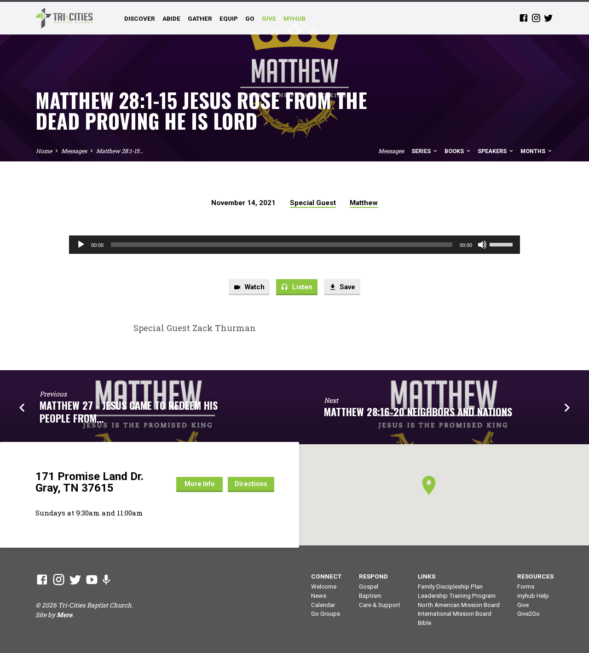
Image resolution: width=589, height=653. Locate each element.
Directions (251, 483)
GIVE (269, 18)
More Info (200, 483)
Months (533, 151)
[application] (294, 244)
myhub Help (533, 595)
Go (249, 18)
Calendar (323, 604)
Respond (373, 576)
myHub (294, 18)
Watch (254, 287)
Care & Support (379, 604)
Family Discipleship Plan (450, 586)
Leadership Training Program (457, 595)
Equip (228, 18)
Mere (64, 615)
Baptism (370, 595)
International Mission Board (454, 613)
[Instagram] (536, 17)
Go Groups (325, 613)
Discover (139, 18)
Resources (535, 576)
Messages (74, 151)
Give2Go (528, 613)
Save (346, 287)
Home (44, 151)
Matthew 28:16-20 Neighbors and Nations (418, 411)
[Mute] (482, 244)
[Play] (81, 244)
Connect (326, 576)
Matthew (364, 203)
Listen (301, 287)
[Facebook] (524, 17)
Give (523, 604)
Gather (200, 18)
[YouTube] (91, 579)
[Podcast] (106, 579)
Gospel (368, 586)
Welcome (323, 586)
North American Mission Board (459, 604)
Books (455, 151)
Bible (424, 622)
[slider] (502, 243)
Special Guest (313, 203)
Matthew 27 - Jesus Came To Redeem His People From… (129, 411)
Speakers (493, 151)
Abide (171, 18)
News (318, 595)
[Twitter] (548, 17)
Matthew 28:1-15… (119, 151)
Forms (525, 586)
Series (421, 151)
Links (426, 576)
